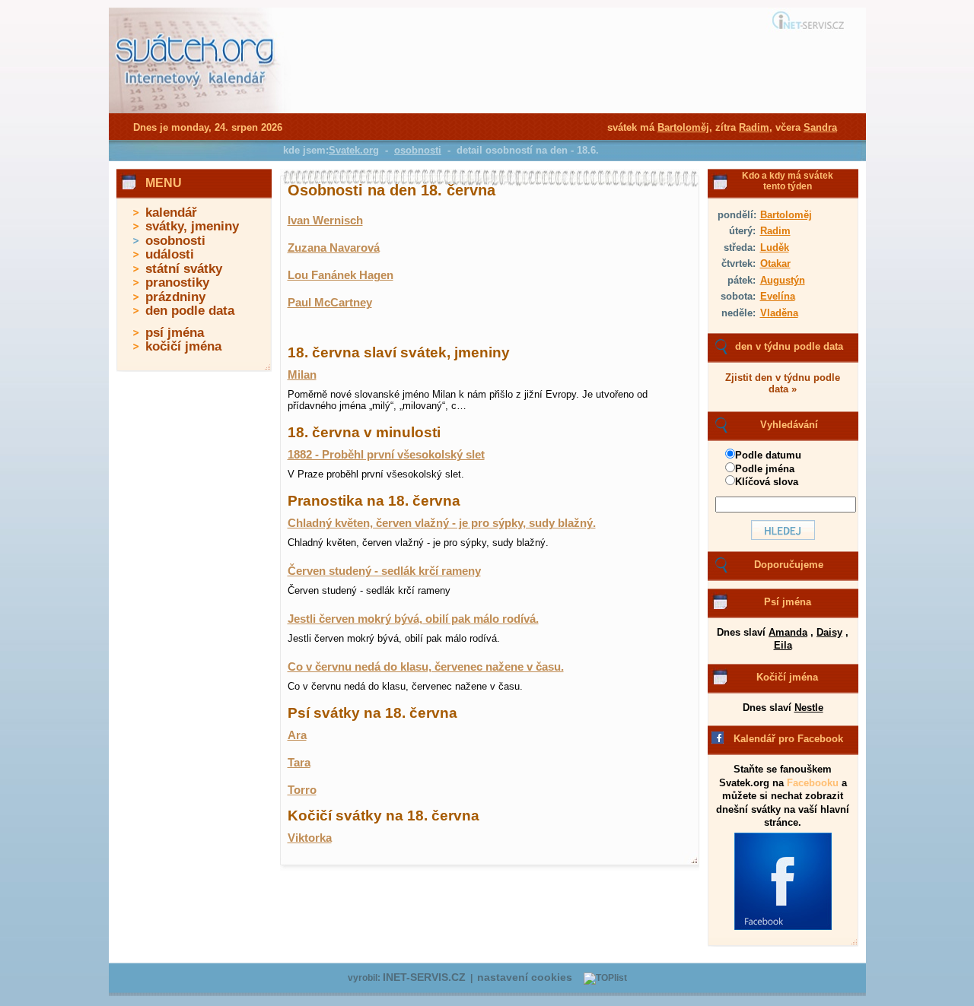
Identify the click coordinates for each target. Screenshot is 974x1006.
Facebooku (813, 783)
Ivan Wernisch (325, 220)
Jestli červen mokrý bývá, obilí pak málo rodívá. (413, 619)
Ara (297, 735)
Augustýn (782, 280)
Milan (302, 375)
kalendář (171, 212)
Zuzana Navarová (334, 248)
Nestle (808, 707)
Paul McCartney (330, 303)
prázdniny (175, 297)
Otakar (775, 263)
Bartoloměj (786, 215)
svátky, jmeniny (192, 226)
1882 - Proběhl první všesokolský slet (386, 455)
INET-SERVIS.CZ (424, 977)
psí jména (174, 332)
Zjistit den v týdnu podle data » (782, 383)
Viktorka (310, 838)
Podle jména (764, 468)
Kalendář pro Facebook (788, 738)
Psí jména (787, 602)
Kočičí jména (787, 677)
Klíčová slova (766, 481)
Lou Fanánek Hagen (340, 275)
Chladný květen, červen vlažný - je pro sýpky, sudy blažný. (442, 523)
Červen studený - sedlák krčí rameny (384, 571)
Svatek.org (354, 150)
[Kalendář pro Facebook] (783, 926)
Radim (775, 230)
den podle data (189, 310)
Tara (299, 763)
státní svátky (183, 269)
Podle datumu (768, 455)
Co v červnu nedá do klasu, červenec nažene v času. (426, 667)
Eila (783, 645)
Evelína (777, 296)
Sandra (820, 127)
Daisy (829, 632)
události (169, 254)
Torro (302, 790)
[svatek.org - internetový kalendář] (196, 110)
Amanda (788, 632)
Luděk (774, 247)
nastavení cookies (524, 977)
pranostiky (177, 282)
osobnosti (175, 240)
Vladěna (779, 313)
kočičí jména (183, 346)
